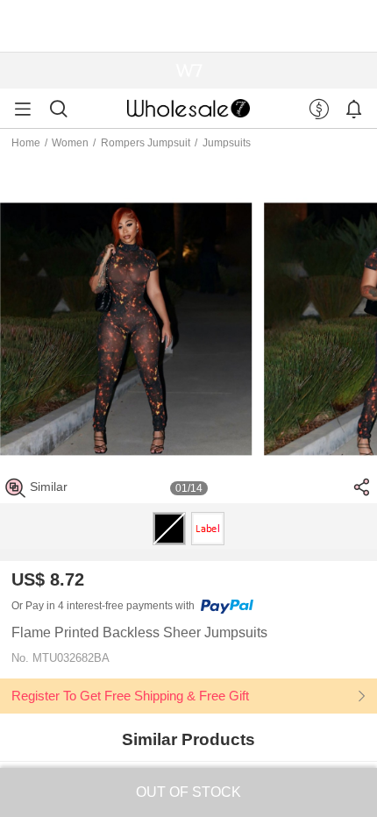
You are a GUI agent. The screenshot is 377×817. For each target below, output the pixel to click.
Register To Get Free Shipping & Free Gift (130, 695)
